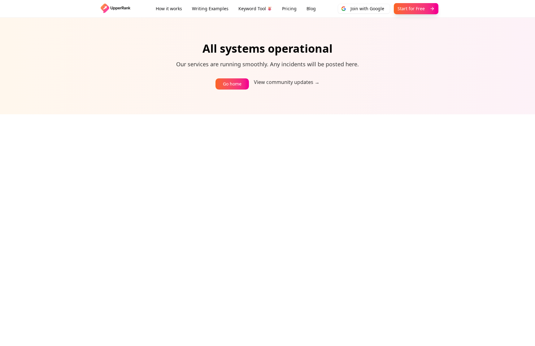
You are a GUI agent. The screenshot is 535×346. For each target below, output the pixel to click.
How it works (169, 8)
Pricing (289, 8)
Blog (311, 8)
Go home (232, 84)
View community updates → (287, 82)
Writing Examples (210, 8)
